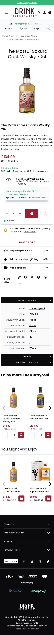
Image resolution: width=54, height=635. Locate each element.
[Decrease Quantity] (7, 213)
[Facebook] (24, 561)
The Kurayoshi (37, 308)
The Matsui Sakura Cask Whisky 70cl (22, 39)
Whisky (14, 36)
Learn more (42, 171)
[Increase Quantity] (20, 213)
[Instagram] (32, 561)
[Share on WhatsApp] (45, 277)
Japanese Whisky (29, 36)
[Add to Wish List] (45, 213)
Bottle (32, 325)
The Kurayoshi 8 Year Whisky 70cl (39, 417)
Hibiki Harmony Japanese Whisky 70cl (39, 491)
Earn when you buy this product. (30, 230)
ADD (45, 250)
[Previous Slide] (4, 408)
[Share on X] (32, 277)
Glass (32, 331)
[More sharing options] (20, 284)
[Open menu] (7, 12)
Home (5, 36)
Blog (48, 28)
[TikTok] (48, 561)
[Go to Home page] (25, 12)
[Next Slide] (50, 408)
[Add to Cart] (31, 213)
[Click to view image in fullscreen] (27, 91)
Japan (32, 319)
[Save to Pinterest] (38, 277)
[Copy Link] (19, 277)
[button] (27, 23)
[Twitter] (40, 561)
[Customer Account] (44, 12)
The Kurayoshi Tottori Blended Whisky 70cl (11, 418)
